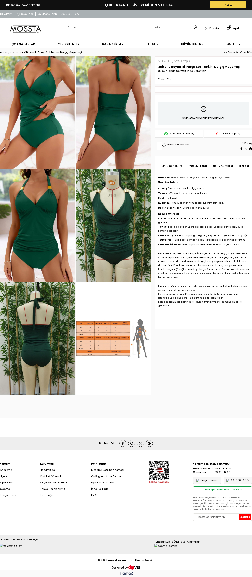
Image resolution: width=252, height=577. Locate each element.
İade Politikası (100, 489)
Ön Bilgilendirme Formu (106, 476)
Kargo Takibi (8, 495)
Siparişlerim (7, 482)
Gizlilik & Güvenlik (51, 476)
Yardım (8, 14)
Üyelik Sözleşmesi (102, 482)
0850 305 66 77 (70, 14)
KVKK (94, 495)
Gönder (245, 517)
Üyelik (3, 476)
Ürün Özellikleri (172, 166)
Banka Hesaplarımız (53, 489)
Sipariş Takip (49, 14)
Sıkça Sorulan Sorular (53, 482)
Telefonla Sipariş (230, 133)
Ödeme (5, 489)
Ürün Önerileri (223, 166)
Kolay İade (27, 14)
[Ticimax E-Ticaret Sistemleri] (126, 574)
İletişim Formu (209, 480)
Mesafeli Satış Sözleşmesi (107, 470)
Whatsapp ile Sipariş (181, 133)
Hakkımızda (47, 470)
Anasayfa (6, 470)
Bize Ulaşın (47, 495)
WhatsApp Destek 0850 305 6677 (222, 489)
